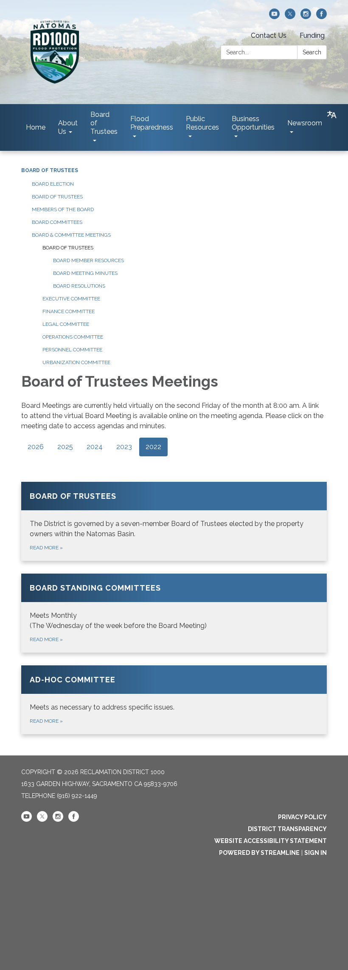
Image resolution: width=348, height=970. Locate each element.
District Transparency (287, 829)
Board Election (53, 184)
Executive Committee (71, 299)
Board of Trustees (49, 170)
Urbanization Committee (76, 362)
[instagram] (305, 17)
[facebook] (321, 17)
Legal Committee (65, 324)
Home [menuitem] (35, 127)
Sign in (315, 852)
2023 (124, 447)
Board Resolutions (79, 286)
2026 (36, 447)
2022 (153, 447)
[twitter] (290, 17)
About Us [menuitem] (68, 127)
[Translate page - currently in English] (332, 114)
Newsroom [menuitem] (304, 123)
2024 (95, 447)
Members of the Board (63, 209)
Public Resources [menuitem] (202, 123)
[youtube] (274, 17)
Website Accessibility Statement (270, 840)
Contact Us (268, 35)
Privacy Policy (302, 817)
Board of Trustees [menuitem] (104, 123)
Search (312, 52)
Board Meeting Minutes (85, 273)
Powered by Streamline (259, 852)
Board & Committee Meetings (71, 235)
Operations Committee (72, 337)
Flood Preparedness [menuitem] (151, 123)
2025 (65, 447)
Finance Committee (68, 311)
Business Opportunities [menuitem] (253, 123)
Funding (312, 35)
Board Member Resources (88, 260)
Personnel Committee (72, 350)
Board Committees (57, 222)
